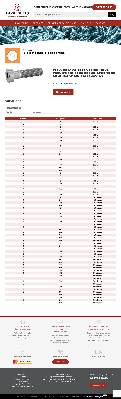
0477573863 (60, 361)
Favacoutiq (21, 23)
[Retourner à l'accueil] (17, 10)
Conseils (86, 23)
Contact (101, 23)
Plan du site (49, 396)
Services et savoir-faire (62, 23)
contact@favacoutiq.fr (24, 386)
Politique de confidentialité (68, 396)
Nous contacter (63, 92)
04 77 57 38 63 (24, 381)
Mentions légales (33, 396)
